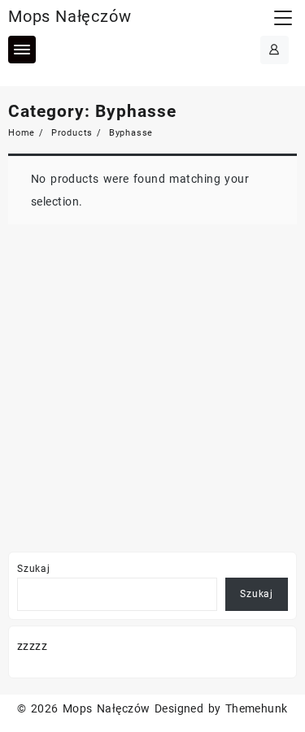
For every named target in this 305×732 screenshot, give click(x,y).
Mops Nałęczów (69, 16)
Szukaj (33, 568)
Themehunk (256, 708)
